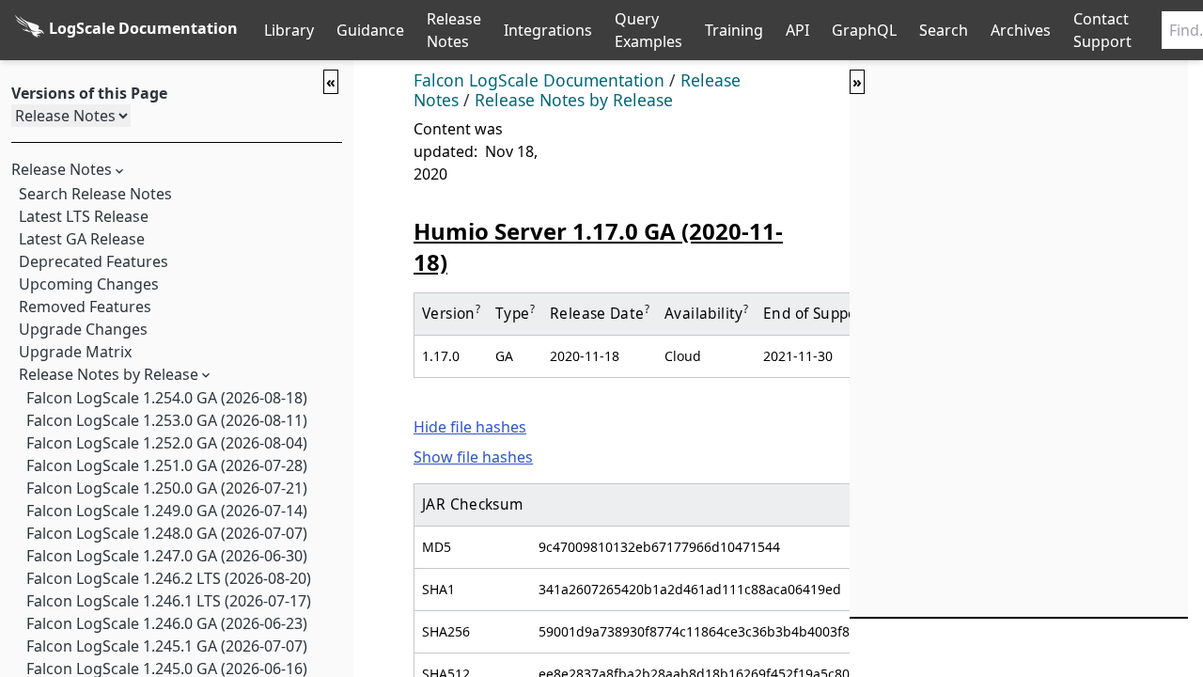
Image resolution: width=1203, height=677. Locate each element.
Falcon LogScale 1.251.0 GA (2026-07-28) (166, 465)
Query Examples (648, 30)
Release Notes (454, 30)
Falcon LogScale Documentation (539, 80)
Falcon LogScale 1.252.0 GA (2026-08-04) (166, 443)
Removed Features (85, 306)
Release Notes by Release (108, 374)
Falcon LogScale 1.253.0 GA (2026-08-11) (166, 420)
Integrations (548, 30)
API (797, 30)
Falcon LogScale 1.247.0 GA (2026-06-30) (166, 555)
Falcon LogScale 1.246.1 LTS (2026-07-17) (168, 600)
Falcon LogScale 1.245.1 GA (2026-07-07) (166, 646)
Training (734, 30)
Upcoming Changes (89, 284)
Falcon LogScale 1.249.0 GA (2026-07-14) (166, 510)
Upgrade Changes (83, 329)
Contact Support (1102, 30)
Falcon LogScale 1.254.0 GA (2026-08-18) (166, 397)
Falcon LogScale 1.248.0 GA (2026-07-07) (166, 533)
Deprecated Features (93, 261)
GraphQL (864, 30)
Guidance (370, 30)
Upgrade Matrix (75, 351)
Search (943, 30)
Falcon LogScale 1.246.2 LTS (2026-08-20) (168, 578)
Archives (1021, 30)
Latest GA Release (82, 238)
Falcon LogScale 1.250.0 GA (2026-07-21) (166, 488)
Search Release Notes (95, 193)
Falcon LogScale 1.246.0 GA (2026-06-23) (166, 623)
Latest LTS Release (83, 216)
